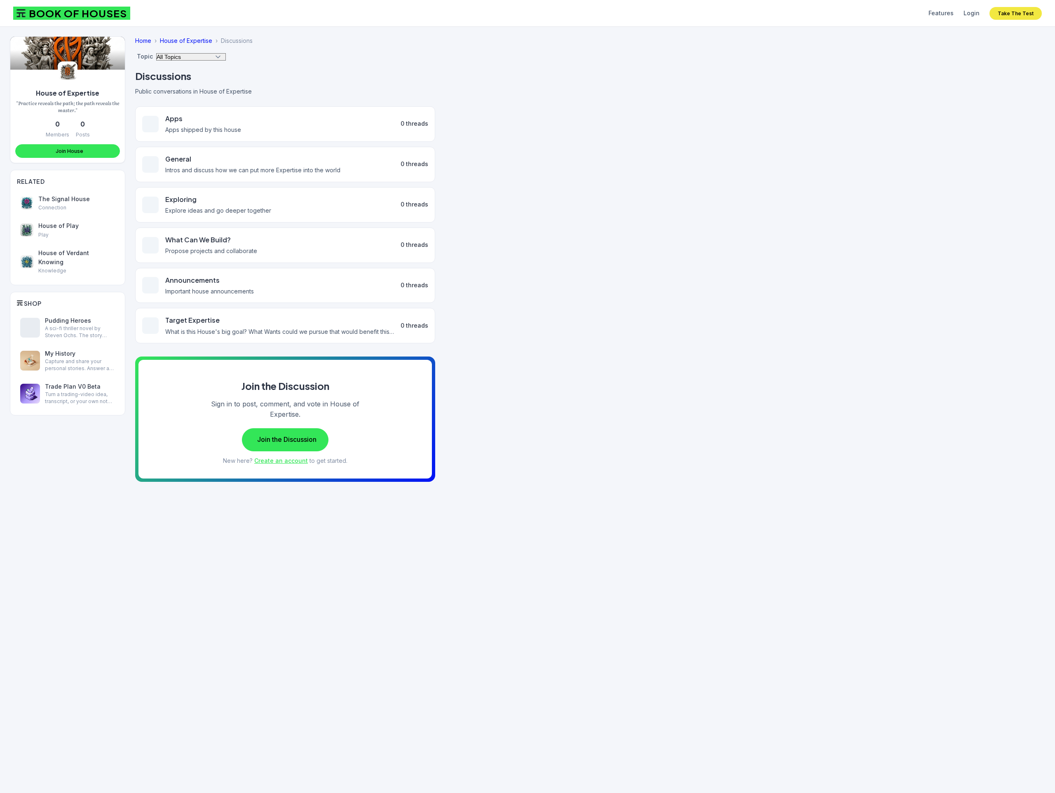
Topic (145, 56)
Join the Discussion (286, 439)
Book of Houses (78, 13)
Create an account (281, 460)
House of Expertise (67, 93)
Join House (69, 151)
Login (972, 12)
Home (143, 40)
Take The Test (1016, 13)
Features (941, 12)
